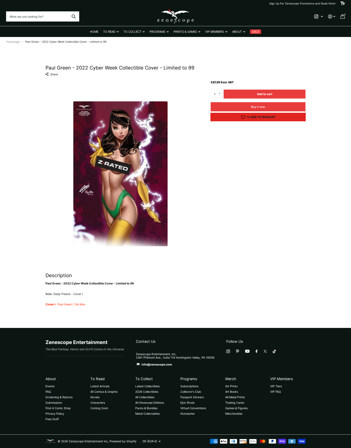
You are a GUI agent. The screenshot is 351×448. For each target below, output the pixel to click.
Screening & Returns (59, 397)
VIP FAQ (275, 391)
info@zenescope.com (157, 364)
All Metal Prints (235, 397)
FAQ (48, 391)
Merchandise (233, 413)
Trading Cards (234, 402)
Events (50, 386)
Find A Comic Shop (58, 408)
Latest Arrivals (99, 386)
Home (94, 31)
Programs (188, 379)
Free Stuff (52, 419)
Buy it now (258, 106)
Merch (230, 379)
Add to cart (264, 94)
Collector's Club (190, 391)
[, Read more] (318, 16)
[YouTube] (247, 351)
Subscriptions (189, 386)
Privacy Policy (55, 413)
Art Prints (231, 386)
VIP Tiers (276, 386)
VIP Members (281, 379)
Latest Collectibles (147, 386)
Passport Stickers (192, 397)
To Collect (144, 379)
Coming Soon (99, 408)
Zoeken (73, 16)
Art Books (231, 391)
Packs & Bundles (146, 408)
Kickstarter (187, 413)
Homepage (13, 41)
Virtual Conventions (193, 408)
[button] (220, 91)
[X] (265, 351)
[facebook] (257, 351)
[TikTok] (274, 351)
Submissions (54, 402)
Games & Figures (236, 408)
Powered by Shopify (122, 441)
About (51, 379)
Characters (97, 402)
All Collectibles (144, 397)
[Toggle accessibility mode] (342, 3)
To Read (97, 379)
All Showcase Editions (149, 402)
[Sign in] (331, 16)
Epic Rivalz (187, 402)
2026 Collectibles (146, 391)
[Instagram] (228, 351)
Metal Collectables (147, 413)
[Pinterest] (237, 351)
